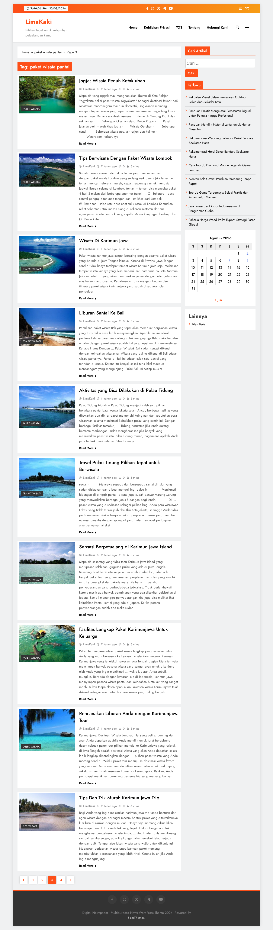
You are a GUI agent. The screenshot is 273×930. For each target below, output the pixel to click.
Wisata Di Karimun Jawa (104, 240)
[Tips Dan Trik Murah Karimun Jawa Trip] (47, 812)
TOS (179, 27)
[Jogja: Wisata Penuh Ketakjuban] (47, 94)
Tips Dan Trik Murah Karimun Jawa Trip (119, 797)
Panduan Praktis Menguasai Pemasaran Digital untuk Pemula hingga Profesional (220, 113)
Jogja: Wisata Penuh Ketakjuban (112, 80)
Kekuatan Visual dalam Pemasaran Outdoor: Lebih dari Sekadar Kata (218, 99)
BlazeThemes (136, 918)
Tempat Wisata (32, 269)
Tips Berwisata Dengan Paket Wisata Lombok (125, 158)
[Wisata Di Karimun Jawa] (47, 255)
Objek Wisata (31, 747)
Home (133, 27)
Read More (86, 143)
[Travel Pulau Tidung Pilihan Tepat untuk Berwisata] (47, 478)
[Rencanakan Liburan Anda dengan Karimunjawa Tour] (47, 730)
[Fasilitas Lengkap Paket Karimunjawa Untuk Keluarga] (47, 643)
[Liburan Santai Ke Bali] (47, 327)
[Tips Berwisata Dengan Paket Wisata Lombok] (47, 170)
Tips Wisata (30, 826)
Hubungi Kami (217, 27)
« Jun (218, 299)
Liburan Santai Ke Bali (102, 312)
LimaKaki (38, 21)
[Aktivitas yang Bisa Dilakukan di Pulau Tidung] (47, 407)
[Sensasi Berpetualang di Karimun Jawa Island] (47, 563)
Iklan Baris (198, 324)
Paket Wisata (31, 109)
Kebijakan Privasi (157, 27)
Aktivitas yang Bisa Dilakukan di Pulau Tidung (126, 390)
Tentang (194, 27)
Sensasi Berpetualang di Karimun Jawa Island (125, 546)
